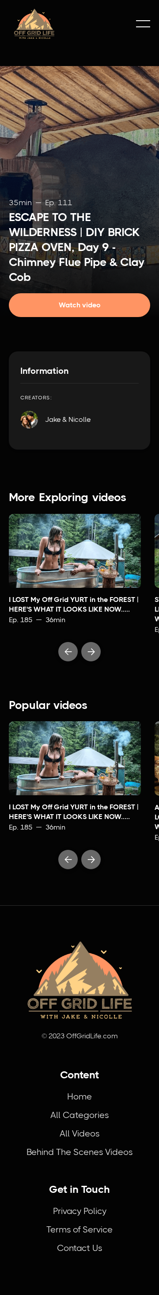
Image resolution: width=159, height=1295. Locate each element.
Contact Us (79, 1248)
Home (79, 1097)
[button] (143, 24)
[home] (68, 23)
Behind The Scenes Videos (79, 1152)
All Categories (79, 1115)
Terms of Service (79, 1230)
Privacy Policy (79, 1211)
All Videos (79, 1134)
